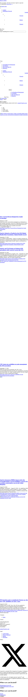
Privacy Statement (6, 634)
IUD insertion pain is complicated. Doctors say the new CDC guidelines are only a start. (14, 600)
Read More (12, 244)
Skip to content (3, 0)
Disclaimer (5, 637)
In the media (5, 110)
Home (1, 99)
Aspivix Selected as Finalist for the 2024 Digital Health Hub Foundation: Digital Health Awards (13, 233)
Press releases (6, 111)
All (3, 107)
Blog (4, 108)
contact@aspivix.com (22, 103)
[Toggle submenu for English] (3, 14)
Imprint (4, 636)
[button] (14, 668)
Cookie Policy (6, 633)
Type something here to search (6, 31)
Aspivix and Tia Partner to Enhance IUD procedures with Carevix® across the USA (11, 249)
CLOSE (2, 687)
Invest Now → (9, 4)
